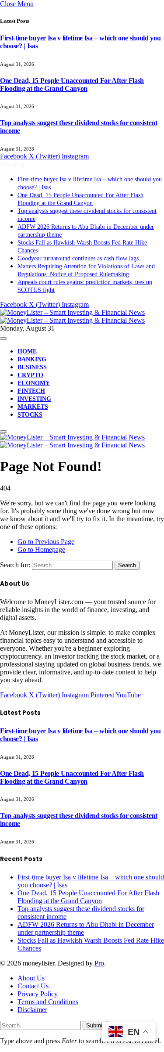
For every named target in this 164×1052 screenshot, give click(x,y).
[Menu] (3, 338)
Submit (95, 1025)
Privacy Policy (37, 994)
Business (32, 367)
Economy (33, 383)
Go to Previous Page (45, 541)
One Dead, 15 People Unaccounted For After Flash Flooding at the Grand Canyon (72, 84)
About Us (31, 978)
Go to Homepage (41, 549)
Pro (99, 963)
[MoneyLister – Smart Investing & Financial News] (72, 316)
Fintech (31, 391)
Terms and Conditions (47, 1001)
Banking (31, 359)
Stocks (29, 414)
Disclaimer (32, 1009)
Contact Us (33, 986)
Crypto (30, 375)
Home (27, 351)
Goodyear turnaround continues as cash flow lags (78, 258)
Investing (34, 399)
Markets (32, 407)
